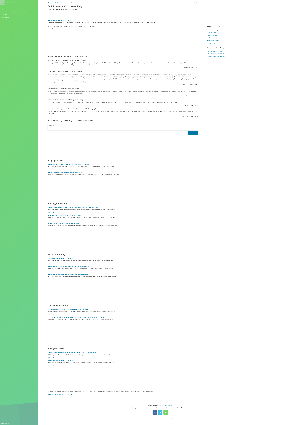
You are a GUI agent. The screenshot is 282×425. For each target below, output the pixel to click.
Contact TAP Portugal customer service (58, 29)
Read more (51, 169)
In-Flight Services (211, 43)
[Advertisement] (92, 42)
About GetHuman (6, 17)
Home (2, 9)
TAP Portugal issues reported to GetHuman (60, 394)
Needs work (168, 405)
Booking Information (213, 35)
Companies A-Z (5, 14)
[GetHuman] (7, 2)
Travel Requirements (213, 40)
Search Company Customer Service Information (14, 12)
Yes (163, 405)
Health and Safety (212, 38)
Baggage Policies (211, 32)
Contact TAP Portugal (213, 30)
